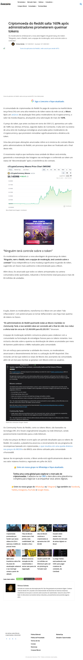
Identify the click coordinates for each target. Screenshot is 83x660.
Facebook (75, 486)
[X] (16, 639)
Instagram (22, 490)
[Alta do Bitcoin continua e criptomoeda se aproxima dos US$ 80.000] (44, 527)
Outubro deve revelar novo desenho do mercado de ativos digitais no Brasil (60, 539)
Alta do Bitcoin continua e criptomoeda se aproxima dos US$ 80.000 (43, 539)
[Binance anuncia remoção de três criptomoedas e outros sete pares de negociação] (29, 553)
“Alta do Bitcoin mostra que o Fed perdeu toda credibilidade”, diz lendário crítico (28, 539)
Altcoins (19, 579)
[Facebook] (6, 639)
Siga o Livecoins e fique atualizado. (49, 101)
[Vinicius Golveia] (14, 44)
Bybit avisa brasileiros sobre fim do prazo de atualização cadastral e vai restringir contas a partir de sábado (13, 566)
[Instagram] (10, 639)
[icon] (80, 4)
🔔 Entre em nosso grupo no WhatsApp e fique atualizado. (39, 467)
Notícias (38, 579)
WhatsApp (39, 486)
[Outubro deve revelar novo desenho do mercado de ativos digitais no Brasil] (60, 527)
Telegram (51, 486)
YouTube (31, 490)
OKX (44, 476)
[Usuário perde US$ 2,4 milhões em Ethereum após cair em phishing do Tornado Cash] (44, 553)
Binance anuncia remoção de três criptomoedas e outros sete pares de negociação (29, 564)
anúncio (15, 114)
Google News (43, 490)
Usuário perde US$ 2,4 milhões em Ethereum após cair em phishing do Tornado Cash (44, 564)
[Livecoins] (6, 4)
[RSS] (13, 639)
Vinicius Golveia (20, 44)
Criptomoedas (29, 579)
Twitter (14, 490)
